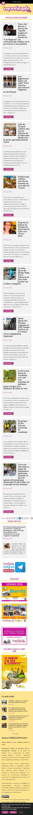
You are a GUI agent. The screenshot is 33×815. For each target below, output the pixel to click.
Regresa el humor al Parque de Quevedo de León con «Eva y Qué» (24, 229)
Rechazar (13, 812)
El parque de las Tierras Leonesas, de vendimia (23, 426)
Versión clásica (16, 2)
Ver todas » (16, 733)
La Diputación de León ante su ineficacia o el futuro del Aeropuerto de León (18, 717)
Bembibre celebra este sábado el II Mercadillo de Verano (18, 701)
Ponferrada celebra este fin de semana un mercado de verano (23, 182)
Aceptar (5, 812)
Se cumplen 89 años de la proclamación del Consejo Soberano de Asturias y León (18, 709)
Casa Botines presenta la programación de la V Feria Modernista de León (13, 551)
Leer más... (8, 69)
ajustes (15, 809)
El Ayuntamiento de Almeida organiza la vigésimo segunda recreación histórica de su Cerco (18, 726)
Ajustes (21, 812)
